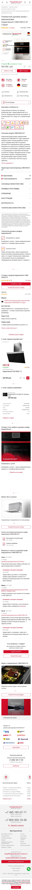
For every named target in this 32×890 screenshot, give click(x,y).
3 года (23, 80)
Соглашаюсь (16, 887)
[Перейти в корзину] (30, 2)
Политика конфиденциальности (16, 866)
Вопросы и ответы (23, 838)
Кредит (3, 840)
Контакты (23, 843)
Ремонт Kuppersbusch (7, 845)
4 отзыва (11, 27)
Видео (22, 841)
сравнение (23, 606)
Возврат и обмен (6, 847)
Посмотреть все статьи (16, 527)
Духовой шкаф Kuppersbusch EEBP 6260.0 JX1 (14, 615)
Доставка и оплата (6, 834)
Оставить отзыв (16, 284)
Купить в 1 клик (8, 70)
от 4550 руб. (9, 86)
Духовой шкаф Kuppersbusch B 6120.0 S (12, 561)
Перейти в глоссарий (16, 472)
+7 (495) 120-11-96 (16, 760)
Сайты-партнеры (25, 845)
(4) (28, 367)
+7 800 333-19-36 (16, 820)
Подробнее (16, 747)
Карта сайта (16, 870)
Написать (16, 766)
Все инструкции (9, 102)
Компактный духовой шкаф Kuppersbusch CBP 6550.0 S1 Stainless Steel (14, 590)
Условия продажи (6, 838)
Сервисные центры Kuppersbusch (6, 842)
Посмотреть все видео (16, 694)
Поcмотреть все (16, 656)
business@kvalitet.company (16, 858)
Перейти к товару (8, 418)
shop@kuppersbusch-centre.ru (16, 854)
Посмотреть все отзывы (16, 287)
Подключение (5, 836)
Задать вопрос (16, 651)
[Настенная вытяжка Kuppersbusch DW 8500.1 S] (16, 352)
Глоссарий (23, 836)
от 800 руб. (9, 80)
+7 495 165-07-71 (16, 812)
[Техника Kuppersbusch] (16, 2)
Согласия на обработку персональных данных (20, 884)
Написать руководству (16, 861)
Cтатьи (22, 834)
